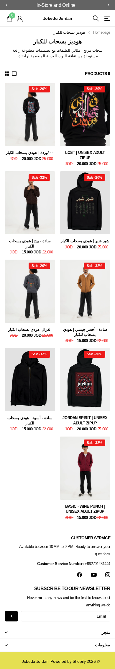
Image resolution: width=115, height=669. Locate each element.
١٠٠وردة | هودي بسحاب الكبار (30, 152)
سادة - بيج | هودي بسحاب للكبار (29, 243)
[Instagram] (107, 574)
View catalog (107, 18)
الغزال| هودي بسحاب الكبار (30, 329)
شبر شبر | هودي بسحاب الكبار (85, 241)
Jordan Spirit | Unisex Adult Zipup (85, 420)
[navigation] (108, 5)
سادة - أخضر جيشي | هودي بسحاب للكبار (85, 332)
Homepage (101, 32)
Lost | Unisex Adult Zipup (85, 155)
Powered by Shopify (68, 661)
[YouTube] (94, 575)
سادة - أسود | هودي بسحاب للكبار (29, 420)
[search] (96, 18)
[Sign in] (20, 19)
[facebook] (79, 574)
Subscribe (11, 616)
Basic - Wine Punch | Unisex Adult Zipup (85, 509)
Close (57, 632)
